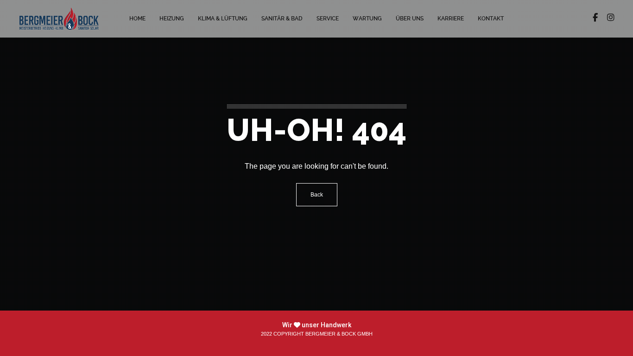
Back (316, 194)
